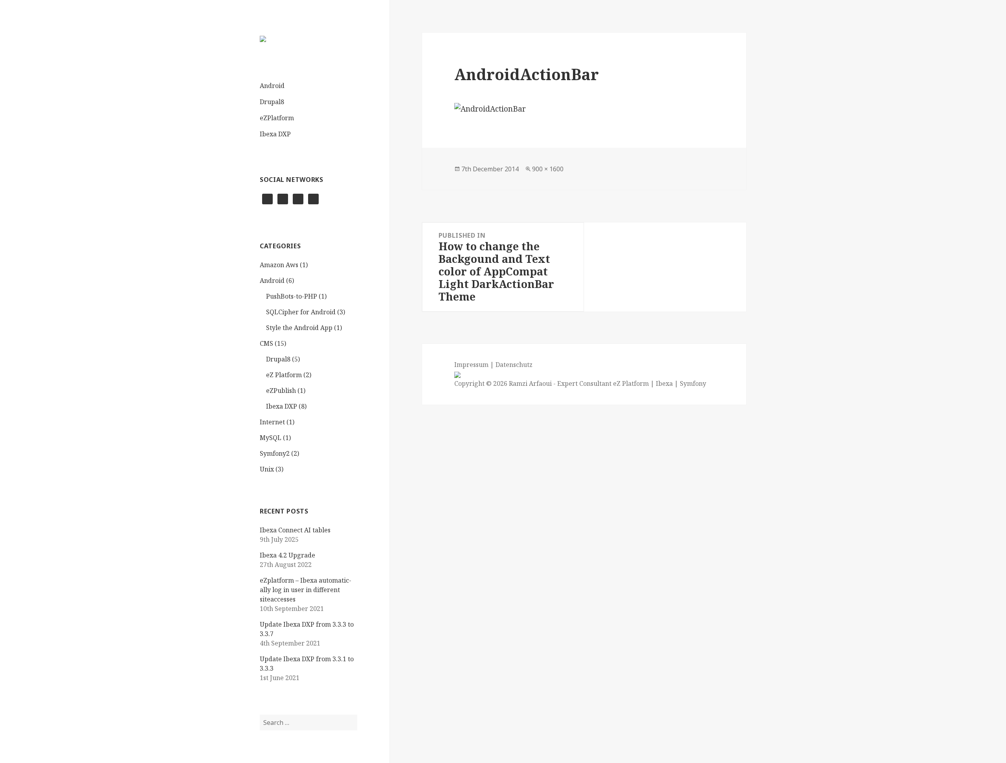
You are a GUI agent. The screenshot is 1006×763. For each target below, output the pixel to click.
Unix (267, 469)
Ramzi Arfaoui (529, 383)
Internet (272, 422)
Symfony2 (275, 453)
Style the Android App (299, 327)
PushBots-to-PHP (291, 296)
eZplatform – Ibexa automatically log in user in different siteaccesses (305, 589)
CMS (266, 343)
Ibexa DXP (275, 134)
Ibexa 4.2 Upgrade (287, 555)
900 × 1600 (548, 169)
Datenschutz (514, 364)
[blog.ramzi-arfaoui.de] (263, 38)
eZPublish (281, 390)
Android (272, 85)
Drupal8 (272, 101)
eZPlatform (277, 118)
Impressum (471, 364)
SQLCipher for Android (301, 312)
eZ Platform (284, 374)
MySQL (270, 437)
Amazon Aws (279, 264)
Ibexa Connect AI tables (295, 530)
